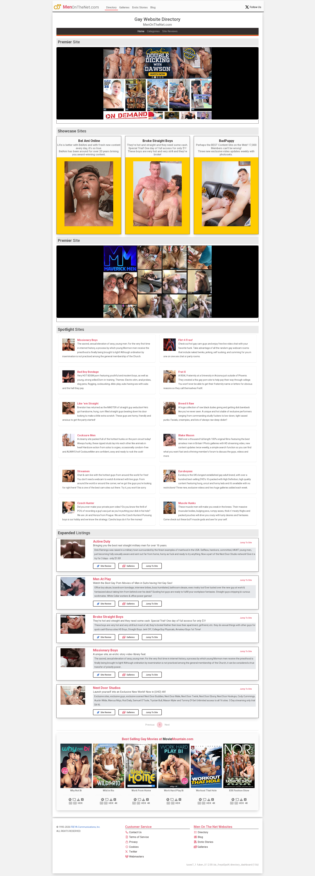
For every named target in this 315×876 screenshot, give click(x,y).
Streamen (83, 471)
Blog (153, 7)
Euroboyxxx (185, 471)
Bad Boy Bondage (88, 371)
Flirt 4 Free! (185, 340)
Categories (153, 31)
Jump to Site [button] (246, 542)
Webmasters (136, 856)
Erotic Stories (140, 7)
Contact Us (135, 832)
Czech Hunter (85, 503)
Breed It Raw (186, 403)
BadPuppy (226, 141)
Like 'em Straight (87, 403)
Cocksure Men (86, 435)
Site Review (105, 566)
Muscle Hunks (187, 503)
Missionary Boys (87, 340)
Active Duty (101, 541)
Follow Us (255, 7)
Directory (111, 7)
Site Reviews (170, 31)
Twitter (132, 851)
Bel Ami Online (89, 141)
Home (140, 31)
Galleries (124, 7)
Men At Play (102, 579)
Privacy (133, 842)
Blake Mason (186, 435)
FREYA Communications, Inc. (85, 827)
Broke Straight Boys (158, 141)
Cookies (133, 846)
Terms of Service (138, 837)
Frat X (182, 371)
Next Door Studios (107, 688)
